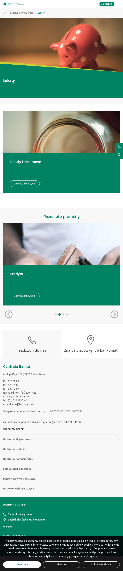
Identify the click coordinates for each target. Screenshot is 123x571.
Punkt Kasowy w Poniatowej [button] (19, 478)
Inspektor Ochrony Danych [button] (18, 488)
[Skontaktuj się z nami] (119, 147)
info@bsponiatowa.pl (24, 404)
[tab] (56, 314)
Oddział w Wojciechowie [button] (17, 439)
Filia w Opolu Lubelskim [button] (17, 468)
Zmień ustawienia (101, 564)
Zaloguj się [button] (106, 4)
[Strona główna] (4, 13)
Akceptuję (22, 564)
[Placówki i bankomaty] (119, 155)
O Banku (7, 526)
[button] (118, 4)
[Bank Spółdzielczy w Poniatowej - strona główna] (13, 4)
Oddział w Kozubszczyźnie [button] (18, 459)
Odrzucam (61, 564)
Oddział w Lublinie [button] (14, 449)
